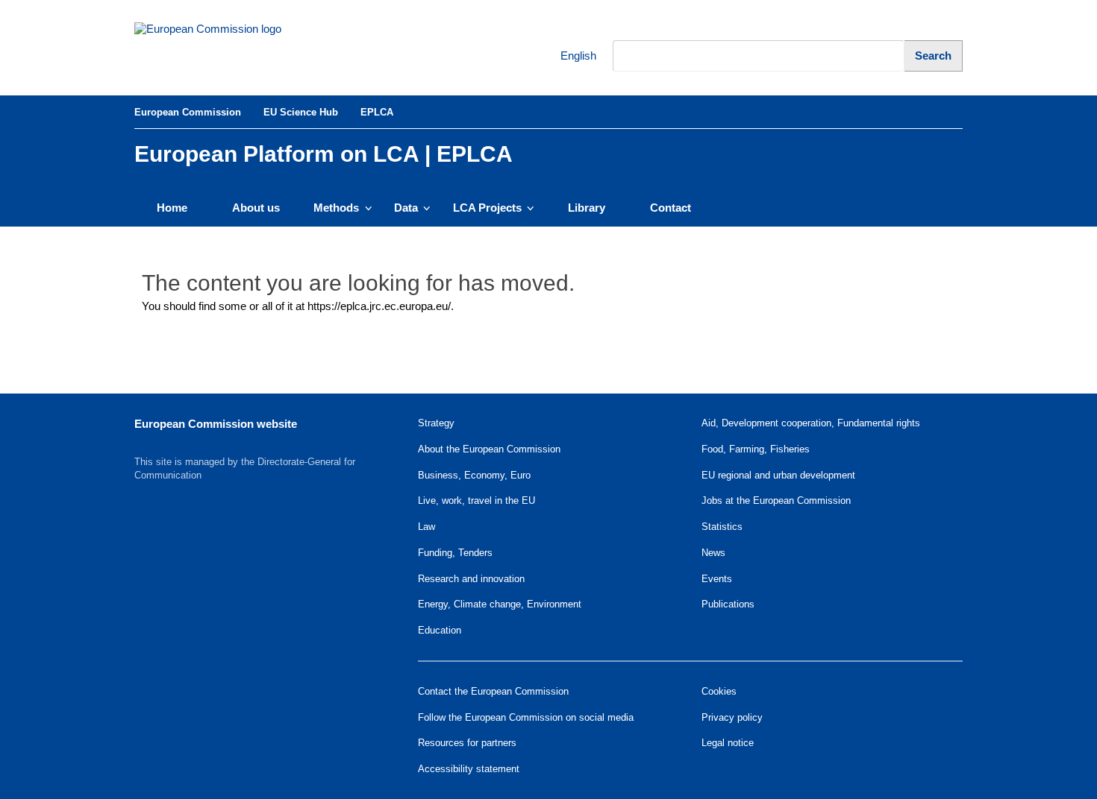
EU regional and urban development (778, 475)
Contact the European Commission (493, 691)
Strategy (436, 423)
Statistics (722, 526)
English (568, 55)
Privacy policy (732, 717)
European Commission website (215, 423)
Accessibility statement (468, 768)
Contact (670, 207)
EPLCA (376, 112)
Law (426, 526)
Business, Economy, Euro (474, 475)
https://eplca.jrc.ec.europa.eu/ (379, 306)
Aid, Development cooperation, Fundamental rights (810, 423)
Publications (727, 604)
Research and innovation (471, 578)
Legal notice (727, 742)
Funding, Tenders (455, 552)
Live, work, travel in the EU (476, 500)
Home (172, 207)
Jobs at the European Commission (776, 500)
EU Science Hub (300, 112)
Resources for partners (467, 742)
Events (716, 578)
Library (586, 207)
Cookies (719, 691)
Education (439, 630)
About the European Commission (489, 449)
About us (256, 207)
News (713, 552)
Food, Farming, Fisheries (755, 449)
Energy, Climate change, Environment (499, 604)
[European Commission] (235, 47)
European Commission (187, 112)
